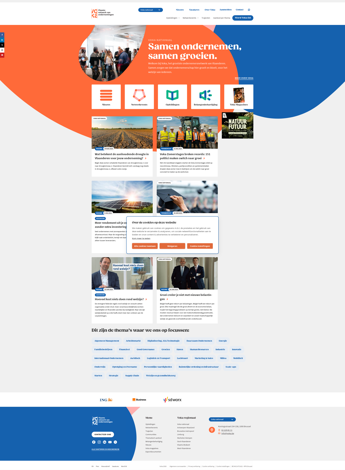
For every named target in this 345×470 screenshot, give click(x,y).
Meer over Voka (244, 78)
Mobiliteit (238, 358)
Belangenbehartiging (154, 441)
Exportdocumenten (153, 451)
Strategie (113, 375)
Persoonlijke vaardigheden (158, 367)
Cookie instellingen (223, 466)
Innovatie (236, 349)
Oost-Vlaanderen (184, 441)
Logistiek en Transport (158, 358)
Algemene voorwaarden (178, 466)
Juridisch (135, 358)
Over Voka (210, 10)
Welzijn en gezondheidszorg (160, 375)
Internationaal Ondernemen (108, 358)
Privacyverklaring (194, 466)
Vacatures (194, 10)
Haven (180, 349)
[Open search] (250, 10)
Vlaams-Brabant (183, 445)
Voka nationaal (183, 424)
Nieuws (180, 10)
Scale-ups (231, 367)
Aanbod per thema (221, 17)
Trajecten (206, 17)
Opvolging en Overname (124, 367)
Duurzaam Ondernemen (199, 341)
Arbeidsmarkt (133, 341)
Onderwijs (99, 367)
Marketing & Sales (204, 358)
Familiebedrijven (103, 349)
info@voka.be (227, 433)
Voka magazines (152, 448)
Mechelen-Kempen (184, 438)
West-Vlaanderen (184, 448)
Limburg (180, 434)
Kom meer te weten (141, 238)
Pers (97, 466)
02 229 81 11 (226, 430)
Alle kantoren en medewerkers (105, 449)
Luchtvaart (182, 358)
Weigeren (172, 246)
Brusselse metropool (185, 431)
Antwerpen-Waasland (185, 427)
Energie (223, 341)
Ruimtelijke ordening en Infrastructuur (199, 367)
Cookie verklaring (208, 466)
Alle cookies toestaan (145, 246)
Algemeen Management (106, 341)
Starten (98, 375)
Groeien (166, 349)
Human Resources (199, 349)
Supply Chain (132, 375)
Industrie (220, 349)
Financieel (124, 349)
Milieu (223, 358)
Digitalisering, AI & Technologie (164, 341)
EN (93, 466)
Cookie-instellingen (200, 246)
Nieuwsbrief (105, 466)
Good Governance (146, 349)
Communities (151, 434)
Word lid (124, 466)
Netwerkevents (189, 17)
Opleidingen (171, 17)
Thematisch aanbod (154, 438)
